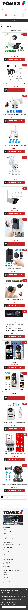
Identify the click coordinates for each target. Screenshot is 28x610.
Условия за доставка (8, 551)
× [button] (26, 589)
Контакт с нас (6, 572)
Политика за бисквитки (8, 556)
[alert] (14, 599)
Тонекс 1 (3, 24)
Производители (7, 579)
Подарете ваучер (7, 581)
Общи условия (6, 554)
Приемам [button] (14, 607)
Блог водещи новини (8, 584)
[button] (14, 604)
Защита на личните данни (8, 552)
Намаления (6, 582)
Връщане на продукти (8, 574)
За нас (5, 549)
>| (13, 497)
